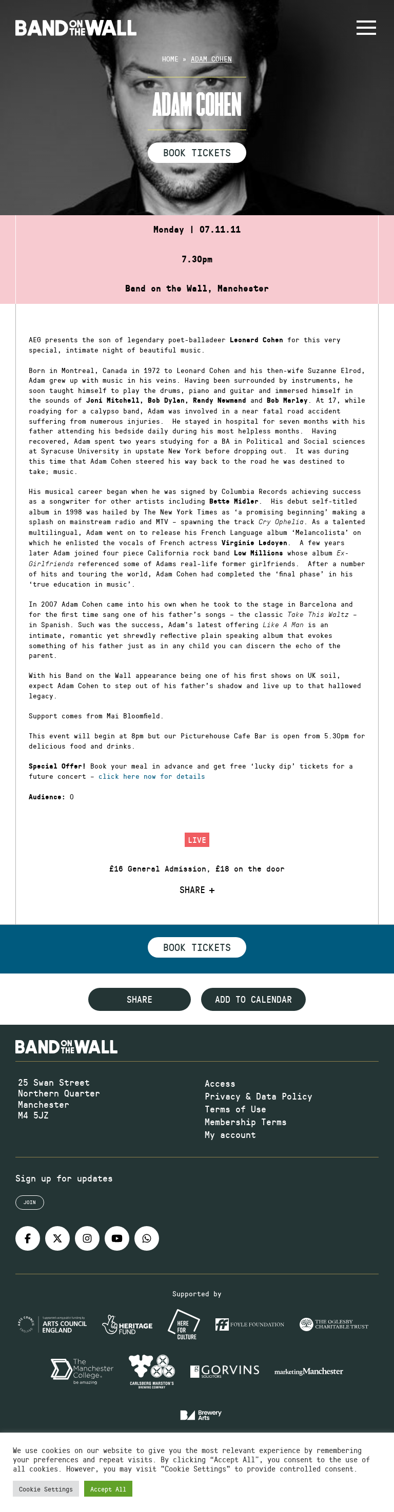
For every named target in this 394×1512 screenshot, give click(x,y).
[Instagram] (87, 1238)
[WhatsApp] (146, 1238)
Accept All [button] (108, 1488)
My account (230, 1134)
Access (220, 1083)
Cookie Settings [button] (46, 1488)
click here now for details (151, 776)
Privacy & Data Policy (258, 1096)
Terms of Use (235, 1109)
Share (192, 890)
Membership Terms (246, 1121)
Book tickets (197, 947)
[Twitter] (57, 1238)
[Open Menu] (366, 27)
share (139, 999)
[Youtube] (117, 1238)
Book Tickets (197, 152)
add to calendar (253, 999)
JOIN (30, 1202)
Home (170, 59)
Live (197, 839)
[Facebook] (27, 1238)
